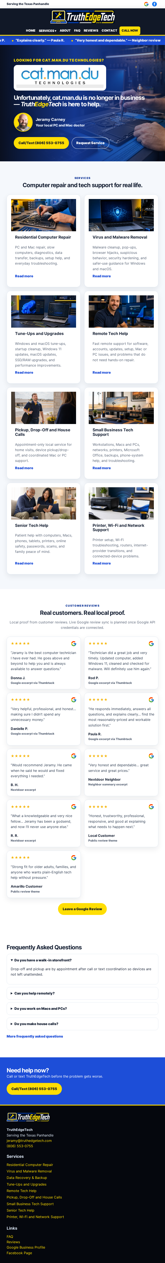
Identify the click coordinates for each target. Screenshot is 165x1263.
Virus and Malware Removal (29, 1171)
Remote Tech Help (22, 1191)
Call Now (130, 30)
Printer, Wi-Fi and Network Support (35, 1217)
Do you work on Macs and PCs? (40, 1008)
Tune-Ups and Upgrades (26, 1184)
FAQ (77, 30)
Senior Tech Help (20, 1210)
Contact (109, 30)
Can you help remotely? (34, 993)
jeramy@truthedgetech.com (29, 1140)
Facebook (155, 4)
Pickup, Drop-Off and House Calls (34, 1197)
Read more (24, 276)
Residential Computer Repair (30, 1165)
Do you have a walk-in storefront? (43, 960)
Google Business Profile (26, 1247)
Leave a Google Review (82, 909)
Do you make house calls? (36, 1024)
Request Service (90, 143)
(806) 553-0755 (20, 1146)
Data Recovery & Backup (27, 1177)
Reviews (91, 30)
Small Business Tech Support (30, 1204)
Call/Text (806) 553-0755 (41, 143)
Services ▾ (47, 30)
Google (147, 4)
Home (30, 30)
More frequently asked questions (35, 1036)
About (65, 30)
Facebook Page (19, 1253)
